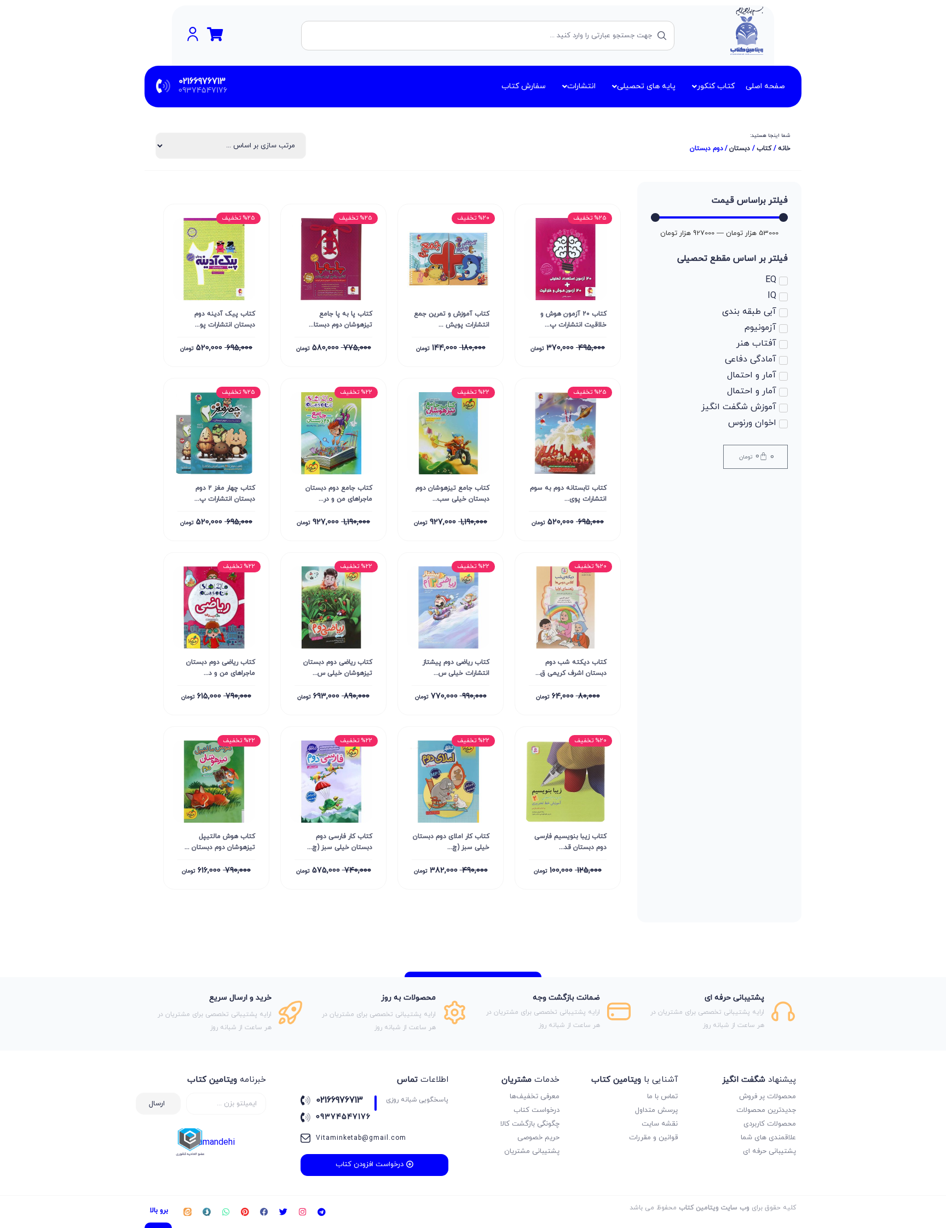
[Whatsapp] (225, 1212)
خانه (784, 148)
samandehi (214, 1143)
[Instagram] (302, 1212)
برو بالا (159, 1210)
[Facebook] (264, 1212)
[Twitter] (283, 1212)
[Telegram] (321, 1212)
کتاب (764, 148)
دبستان (739, 148)
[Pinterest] (244, 1212)
